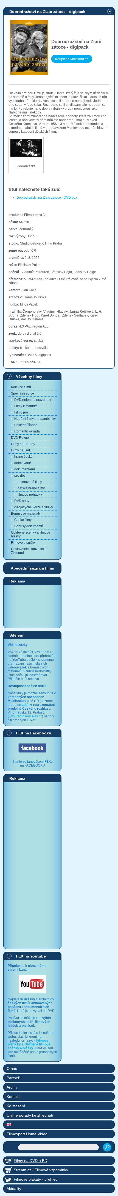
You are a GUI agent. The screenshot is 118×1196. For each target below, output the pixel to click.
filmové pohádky (30, 494)
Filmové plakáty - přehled (36, 1179)
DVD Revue (20, 438)
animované (22, 463)
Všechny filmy (29, 376)
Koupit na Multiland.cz (71, 59)
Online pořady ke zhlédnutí (30, 1115)
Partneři (13, 1078)
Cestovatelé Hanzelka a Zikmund (29, 551)
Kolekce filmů (21, 387)
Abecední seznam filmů (32, 568)
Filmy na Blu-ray (23, 444)
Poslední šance (25, 425)
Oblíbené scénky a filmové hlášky (30, 534)
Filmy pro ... (22, 412)
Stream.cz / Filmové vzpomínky (41, 1170)
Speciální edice (22, 393)
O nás (12, 1068)
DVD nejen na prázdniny (32, 400)
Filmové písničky (23, 543)
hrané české (23, 457)
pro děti (20, 476)
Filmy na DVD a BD (30, 1160)
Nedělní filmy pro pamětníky (35, 419)
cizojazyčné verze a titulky (33, 507)
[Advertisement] (32, 606)
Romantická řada (27, 431)
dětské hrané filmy (31, 488)
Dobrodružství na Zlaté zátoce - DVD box (46, 197)
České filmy (23, 520)
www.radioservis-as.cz (25, 716)
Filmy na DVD (21, 450)
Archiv (12, 1087)
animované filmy (30, 482)
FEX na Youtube (31, 956)
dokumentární (24, 469)
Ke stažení (16, 1106)
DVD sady (21, 501)
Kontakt (13, 1096)
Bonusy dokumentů (28, 526)
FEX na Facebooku (33, 733)
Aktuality (14, 1188)
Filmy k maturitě (26, 406)
